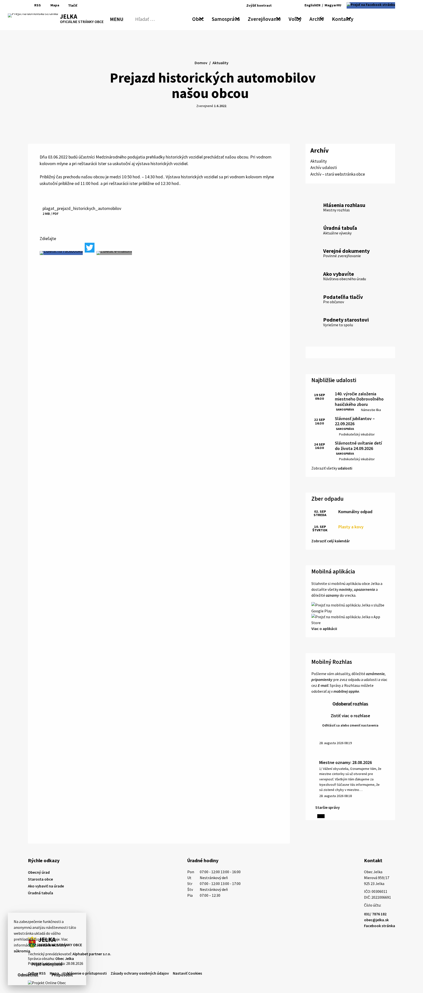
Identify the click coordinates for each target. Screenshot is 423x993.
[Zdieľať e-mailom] (114, 253)
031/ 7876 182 (375, 913)
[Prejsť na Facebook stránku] (371, 5)
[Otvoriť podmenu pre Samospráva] (237, 18)
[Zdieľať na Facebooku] (61, 253)
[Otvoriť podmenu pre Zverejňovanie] (278, 18)
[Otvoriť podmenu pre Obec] (201, 18)
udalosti (345, 468)
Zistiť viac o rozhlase (350, 715)
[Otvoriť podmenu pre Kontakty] (349, 18)
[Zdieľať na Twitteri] (89, 248)
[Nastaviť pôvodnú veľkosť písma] (282, 5)
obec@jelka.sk (376, 919)
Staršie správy (327, 807)
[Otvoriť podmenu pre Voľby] (299, 18)
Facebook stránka (379, 925)
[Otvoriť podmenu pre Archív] (321, 18)
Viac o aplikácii (324, 628)
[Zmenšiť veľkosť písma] (276, 5)
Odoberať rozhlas (350, 704)
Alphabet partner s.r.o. (91, 953)
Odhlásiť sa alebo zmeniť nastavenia (350, 725)
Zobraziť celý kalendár (330, 540)
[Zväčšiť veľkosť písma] (289, 5)
